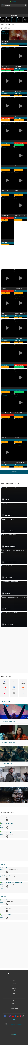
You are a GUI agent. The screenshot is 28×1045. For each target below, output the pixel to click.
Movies (2, 24)
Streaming (14, 985)
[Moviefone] (14, 2)
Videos (14, 993)
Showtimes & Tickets (6, 68)
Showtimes (14, 988)
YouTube (4, 689)
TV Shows (14, 983)
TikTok (4, 695)
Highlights (14, 15)
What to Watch (14, 990)
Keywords (8, 24)
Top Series (4, 896)
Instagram (23, 683)
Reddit (23, 689)
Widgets (23, 695)
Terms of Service (14, 1008)
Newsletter (14, 695)
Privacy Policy (14, 1011)
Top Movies (4, 864)
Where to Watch (5, 43)
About (14, 1000)
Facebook (4, 683)
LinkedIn (13, 689)
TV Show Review (9, 834)
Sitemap (14, 1005)
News (14, 996)
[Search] (25, 5)
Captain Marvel (5, 41)
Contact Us (14, 1003)
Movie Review (9, 817)
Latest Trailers (5, 701)
